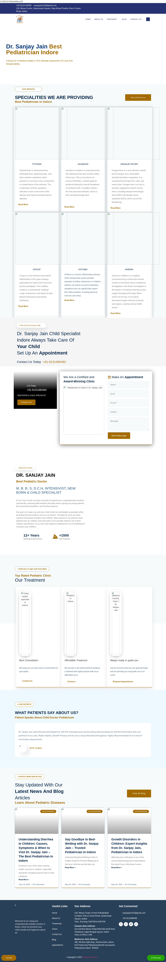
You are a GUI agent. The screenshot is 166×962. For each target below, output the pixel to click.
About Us (98, 19)
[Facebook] (138, 9)
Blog (124, 19)
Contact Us (135, 19)
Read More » (24, 879)
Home (88, 19)
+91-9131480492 (55, 362)
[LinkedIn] (143, 9)
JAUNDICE (83, 164)
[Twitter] (131, 924)
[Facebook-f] (121, 924)
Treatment (112, 19)
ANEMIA (129, 269)
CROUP (37, 269)
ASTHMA (82, 269)
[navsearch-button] (148, 19)
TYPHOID (37, 164)
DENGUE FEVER (129, 164)
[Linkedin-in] (136, 924)
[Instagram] (148, 9)
